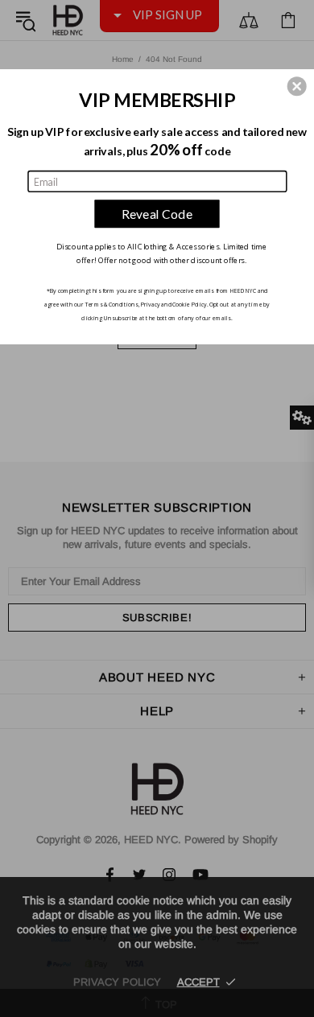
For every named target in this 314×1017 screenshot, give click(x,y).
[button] (297, 86)
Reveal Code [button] (157, 213)
